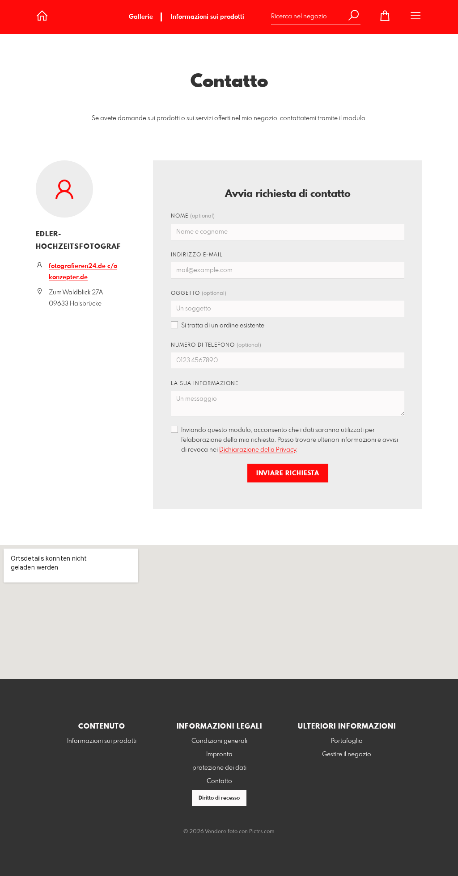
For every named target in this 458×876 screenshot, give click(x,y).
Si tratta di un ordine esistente (222, 326)
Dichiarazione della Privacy (257, 450)
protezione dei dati (219, 768)
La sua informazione (204, 383)
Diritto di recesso (219, 798)
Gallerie (141, 17)
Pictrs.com (262, 831)
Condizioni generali (219, 741)
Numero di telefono (216, 345)
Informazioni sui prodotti (207, 17)
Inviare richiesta (287, 473)
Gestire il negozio (346, 754)
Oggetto (198, 293)
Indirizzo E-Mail (197, 255)
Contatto (219, 781)
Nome (193, 216)
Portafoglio (347, 741)
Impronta (219, 754)
